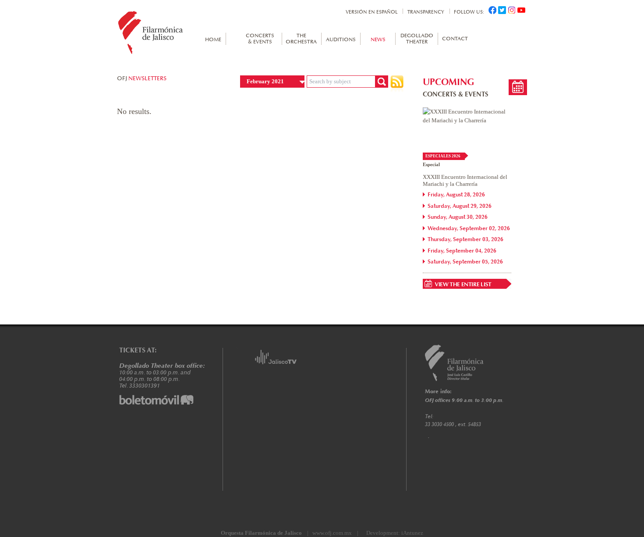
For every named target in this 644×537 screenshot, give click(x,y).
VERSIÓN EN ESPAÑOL (372, 12)
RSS (396, 83)
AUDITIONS (341, 40)
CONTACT (454, 39)
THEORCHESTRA (301, 39)
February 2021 (265, 81)
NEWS (378, 40)
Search (381, 81)
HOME (213, 40)
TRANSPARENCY (425, 12)
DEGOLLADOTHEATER (416, 39)
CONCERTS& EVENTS (260, 39)
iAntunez (412, 533)
